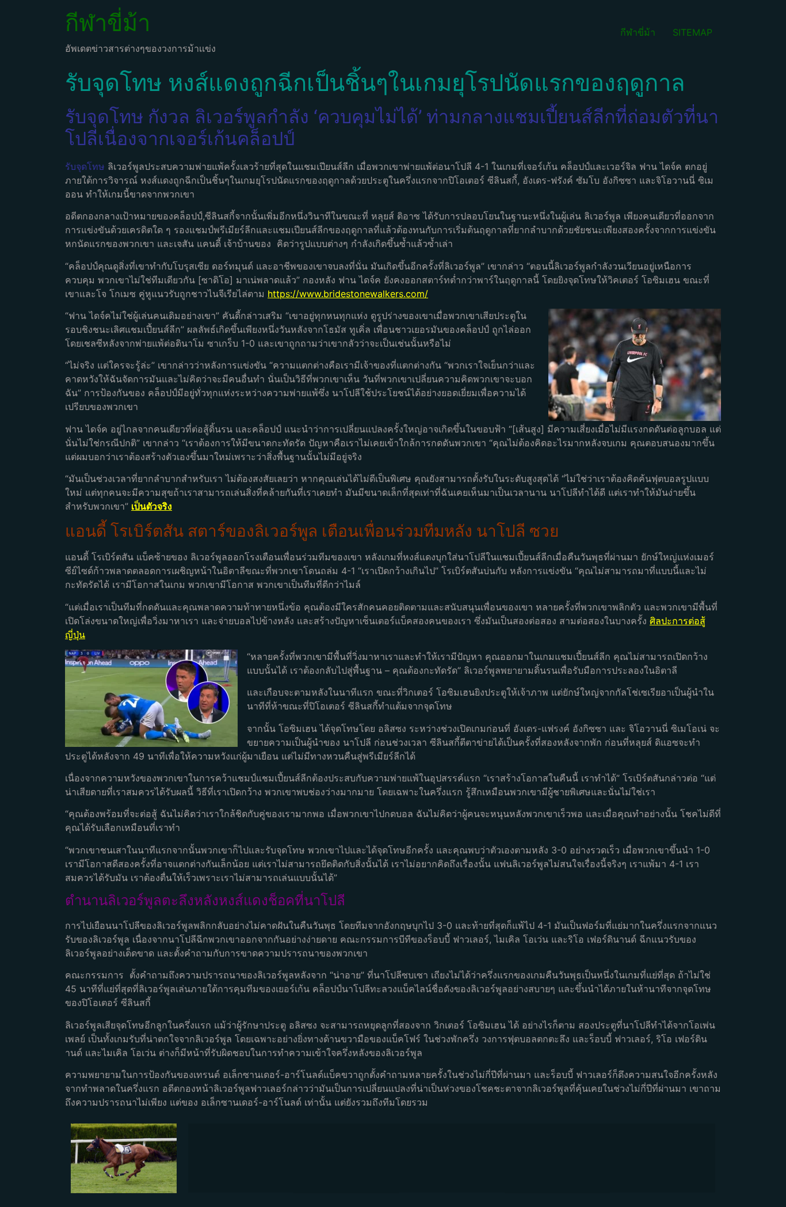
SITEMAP (692, 32)
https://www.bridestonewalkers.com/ (348, 293)
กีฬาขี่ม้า (107, 23)
